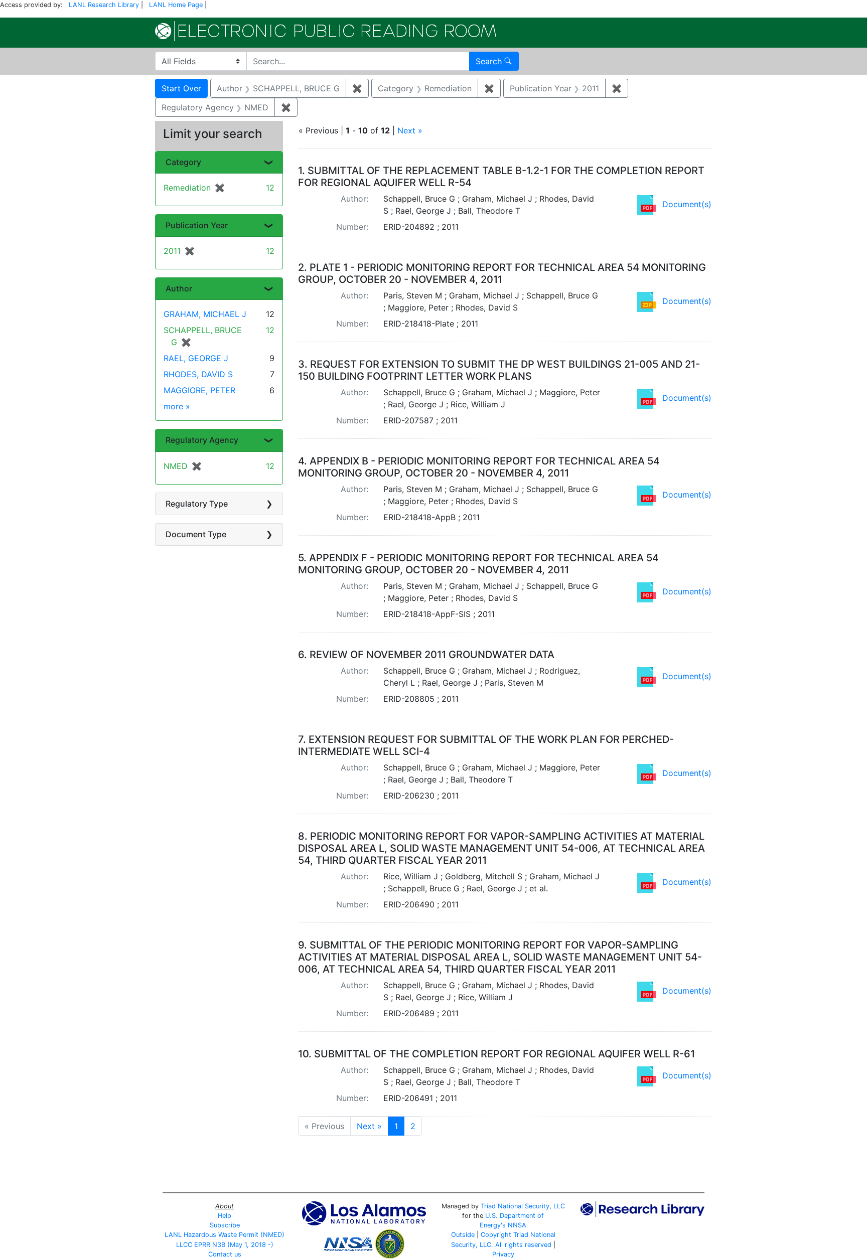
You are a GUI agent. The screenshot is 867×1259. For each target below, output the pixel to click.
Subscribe (225, 1225)
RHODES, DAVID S (198, 374)
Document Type (196, 534)
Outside (463, 1234)
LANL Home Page (176, 5)
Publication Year (197, 225)
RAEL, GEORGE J (196, 358)
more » (177, 406)
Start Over (181, 88)
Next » (409, 130)
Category (183, 162)
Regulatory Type (197, 504)
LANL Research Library (104, 5)
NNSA (517, 1225)
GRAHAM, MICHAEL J (205, 314)
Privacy (503, 1254)
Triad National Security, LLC (523, 1206)
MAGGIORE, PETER (199, 390)
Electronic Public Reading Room (325, 31)
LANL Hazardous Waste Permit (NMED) (224, 1234)
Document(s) (686, 204)
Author (179, 288)
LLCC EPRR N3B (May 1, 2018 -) (224, 1244)
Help (224, 1215)
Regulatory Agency (202, 440)
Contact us (224, 1254)
